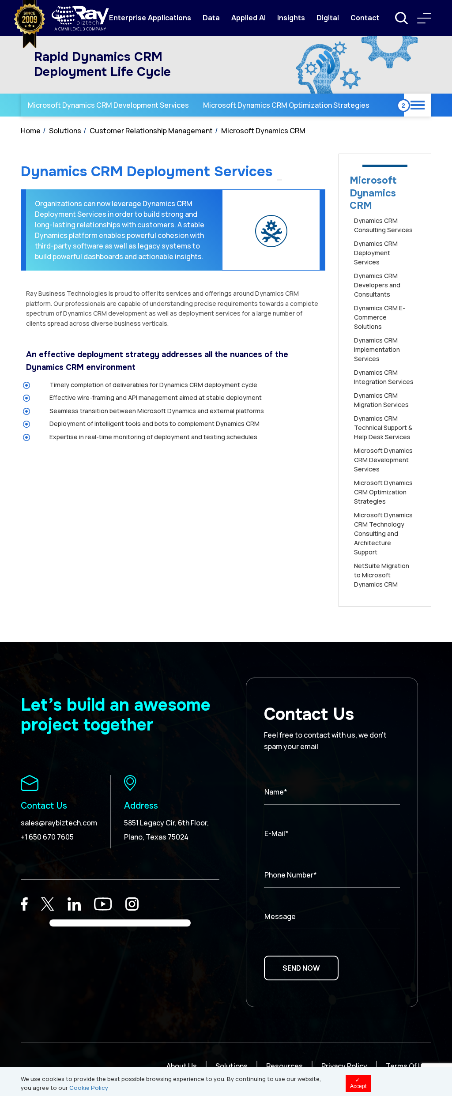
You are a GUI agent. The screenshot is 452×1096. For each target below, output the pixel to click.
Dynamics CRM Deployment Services (376, 252)
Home (31, 131)
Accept (358, 1083)
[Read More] (24, 904)
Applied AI (248, 18)
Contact (364, 18)
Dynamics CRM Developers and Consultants (377, 284)
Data (211, 18)
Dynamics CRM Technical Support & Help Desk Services (383, 427)
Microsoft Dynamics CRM (263, 131)
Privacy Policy (344, 1066)
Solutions (65, 131)
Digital (327, 18)
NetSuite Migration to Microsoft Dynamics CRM (381, 574)
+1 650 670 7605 (47, 837)
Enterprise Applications (150, 18)
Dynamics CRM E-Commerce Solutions (379, 317)
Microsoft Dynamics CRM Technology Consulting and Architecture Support (383, 533)
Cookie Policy (88, 1088)
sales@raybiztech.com (59, 823)
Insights (291, 18)
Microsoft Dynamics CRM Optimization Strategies (286, 105)
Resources (284, 1066)
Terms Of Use (408, 1066)
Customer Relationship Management (151, 131)
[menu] (424, 18)
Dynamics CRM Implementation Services (377, 349)
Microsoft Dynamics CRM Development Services (108, 105)
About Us (181, 1066)
